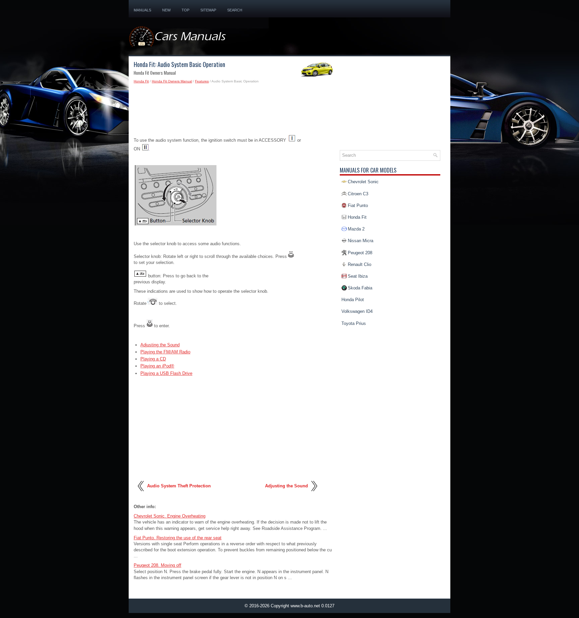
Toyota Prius (353, 323)
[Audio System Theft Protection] (141, 493)
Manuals (142, 10)
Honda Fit (141, 81)
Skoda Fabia (360, 287)
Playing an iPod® (157, 365)
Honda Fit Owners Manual (172, 81)
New (166, 10)
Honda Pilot (352, 299)
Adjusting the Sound (160, 344)
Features (202, 81)
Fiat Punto (358, 205)
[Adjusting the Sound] (314, 493)
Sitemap (208, 10)
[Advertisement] (234, 111)
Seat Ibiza (358, 276)
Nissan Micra (360, 240)
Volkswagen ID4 (357, 311)
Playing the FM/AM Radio (165, 351)
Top (185, 10)
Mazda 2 (356, 228)
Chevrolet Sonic (363, 181)
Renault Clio (359, 264)
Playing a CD (153, 358)
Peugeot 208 (360, 252)
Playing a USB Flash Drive (166, 373)
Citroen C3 (358, 193)
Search (234, 10)
